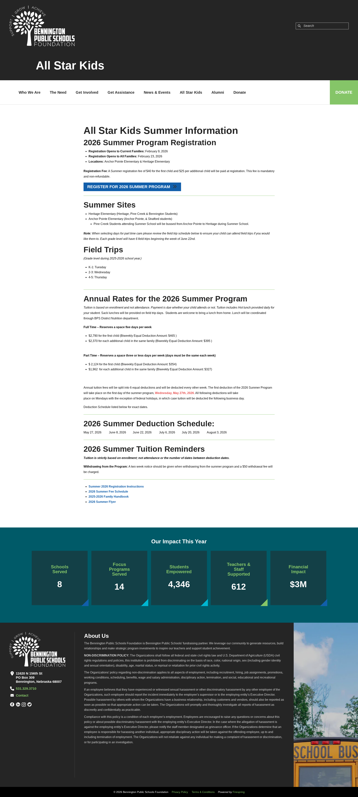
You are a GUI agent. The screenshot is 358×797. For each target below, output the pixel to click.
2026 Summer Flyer (102, 501)
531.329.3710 (26, 688)
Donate (239, 92)
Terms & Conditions (203, 791)
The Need (58, 92)
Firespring (239, 791)
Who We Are (29, 92)
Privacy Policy (180, 791)
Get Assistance (121, 92)
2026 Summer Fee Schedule (108, 491)
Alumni (217, 92)
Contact (22, 695)
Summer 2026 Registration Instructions (116, 486)
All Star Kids (191, 92)
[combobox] (322, 26)
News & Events (157, 92)
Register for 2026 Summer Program (129, 186)
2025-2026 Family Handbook (109, 496)
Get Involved (87, 92)
